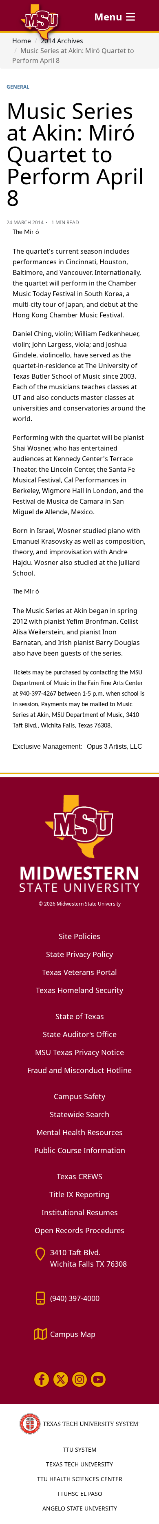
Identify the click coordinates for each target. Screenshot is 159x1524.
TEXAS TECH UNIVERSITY (79, 1464)
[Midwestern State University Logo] (79, 843)
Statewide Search (79, 1114)
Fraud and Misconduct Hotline (79, 1070)
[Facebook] (41, 1379)
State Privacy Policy (79, 954)
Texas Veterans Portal (79, 972)
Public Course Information (79, 1150)
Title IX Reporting (79, 1194)
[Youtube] (98, 1379)
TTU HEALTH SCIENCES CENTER (79, 1479)
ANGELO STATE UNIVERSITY (79, 1508)
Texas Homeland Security (79, 990)
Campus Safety (79, 1096)
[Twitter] (60, 1379)
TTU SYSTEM (80, 1449)
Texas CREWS (79, 1176)
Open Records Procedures (79, 1230)
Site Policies (79, 936)
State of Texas (79, 1016)
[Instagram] (79, 1379)
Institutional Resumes (80, 1212)
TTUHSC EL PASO (79, 1493)
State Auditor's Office (80, 1034)
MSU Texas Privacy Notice (79, 1052)
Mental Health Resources (79, 1132)
